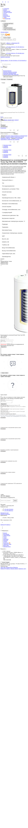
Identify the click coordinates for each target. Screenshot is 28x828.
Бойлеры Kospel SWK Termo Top (10, 74)
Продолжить (3, 346)
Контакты (5, 14)
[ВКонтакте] (10, 130)
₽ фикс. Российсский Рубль (9, 29)
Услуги (5, 13)
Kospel (2, 116)
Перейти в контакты (5, 514)
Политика (5, 540)
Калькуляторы (6, 16)
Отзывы (5, 541)
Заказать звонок (4, 60)
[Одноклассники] (14, 130)
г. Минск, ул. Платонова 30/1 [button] (12, 43)
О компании (6, 8)
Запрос (15, 500)
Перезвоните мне (5, 512)
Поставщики (6, 534)
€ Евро (5, 26)
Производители (7, 546)
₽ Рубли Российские (8, 27)
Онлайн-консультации (7, 64)
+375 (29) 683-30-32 (19, 53)
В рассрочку (3, 127)
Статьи (5, 17)
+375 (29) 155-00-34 (10, 46)
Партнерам (5, 539)
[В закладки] (2, 496)
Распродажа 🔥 (6, 542)
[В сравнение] (4, 496)
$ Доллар (6, 24)
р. (3, 21)
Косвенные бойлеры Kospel (9, 73)
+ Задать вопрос (4, 372)
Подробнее (3, 417)
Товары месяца (6, 11)
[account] (9, 1)
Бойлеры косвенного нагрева (10, 72)
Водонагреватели (7, 70)
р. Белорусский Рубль (8, 23)
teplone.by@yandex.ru (5, 524)
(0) (1, 119)
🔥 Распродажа (6, 18)
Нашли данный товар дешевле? (11, 119)
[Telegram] (17, 130)
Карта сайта (6, 545)
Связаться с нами (7, 544)
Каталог (5, 9)
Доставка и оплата (7, 12)
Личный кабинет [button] (4, 32)
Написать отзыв (4, 262)
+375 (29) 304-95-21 (19, 46)
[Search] (14, 39)
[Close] (1, 265)
